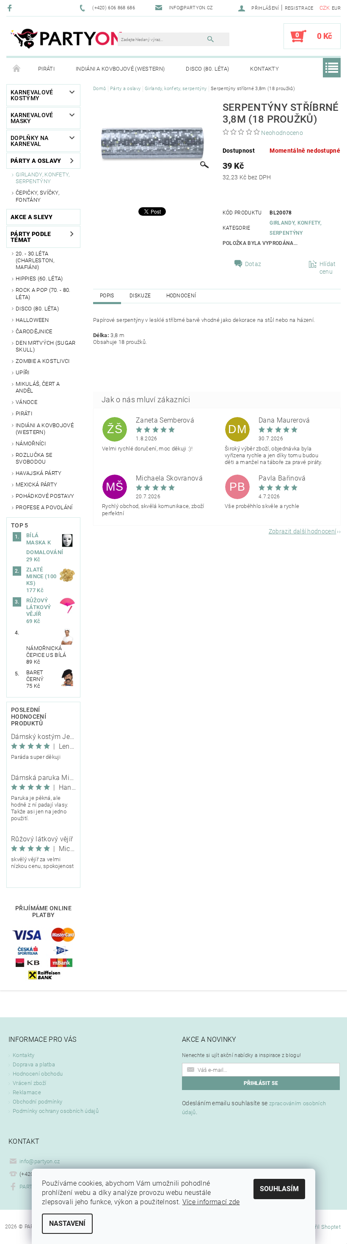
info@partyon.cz (39, 1161)
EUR (336, 8)
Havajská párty (38, 473)
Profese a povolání (44, 507)
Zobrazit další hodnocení (302, 531)
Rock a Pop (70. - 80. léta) (43, 293)
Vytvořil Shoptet (321, 1227)
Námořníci (31, 443)
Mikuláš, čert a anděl (38, 387)
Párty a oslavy (36, 160)
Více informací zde (211, 1202)
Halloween (32, 320)
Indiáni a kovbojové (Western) (120, 69)
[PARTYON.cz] (66, 40)
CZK (324, 8)
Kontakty (264, 69)
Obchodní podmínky (37, 1101)
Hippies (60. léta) (39, 278)
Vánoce (26, 402)
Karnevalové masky (32, 118)
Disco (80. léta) (207, 69)
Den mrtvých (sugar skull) (46, 346)
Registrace (299, 8)
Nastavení (67, 1223)
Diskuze (140, 296)
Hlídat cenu (327, 268)
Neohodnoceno (282, 132)
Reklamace (27, 1092)
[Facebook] (10, 7)
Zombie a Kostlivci (43, 361)
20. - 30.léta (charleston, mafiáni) (35, 260)
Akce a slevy (31, 217)
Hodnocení (181, 296)
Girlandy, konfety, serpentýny (43, 177)
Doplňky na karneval (29, 141)
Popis (107, 296)
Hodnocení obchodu (38, 1074)
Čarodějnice (34, 331)
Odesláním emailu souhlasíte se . (254, 1107)
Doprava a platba (34, 1064)
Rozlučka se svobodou (34, 458)
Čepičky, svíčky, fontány (37, 196)
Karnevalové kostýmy (32, 95)
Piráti (46, 69)
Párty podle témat (31, 237)
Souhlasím (279, 1189)
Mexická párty (36, 484)
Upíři (23, 372)
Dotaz (253, 264)
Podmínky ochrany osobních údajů (56, 1111)
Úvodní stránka (17, 69)
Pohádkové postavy (45, 496)
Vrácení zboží (29, 1083)
